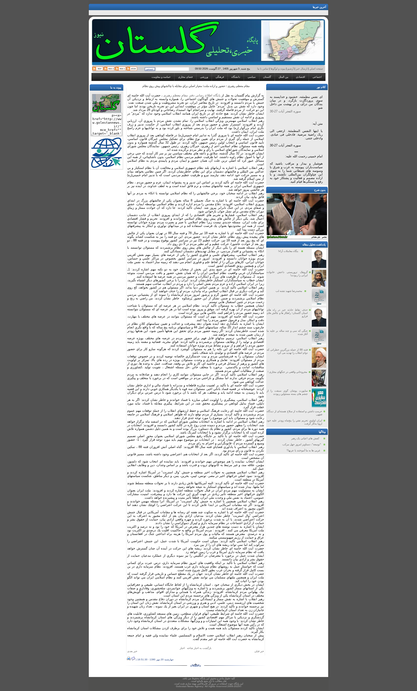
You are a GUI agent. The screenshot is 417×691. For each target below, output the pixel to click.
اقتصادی (300, 76)
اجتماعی (317, 76)
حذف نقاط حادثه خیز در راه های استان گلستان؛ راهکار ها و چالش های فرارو (287, 312)
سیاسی (252, 76)
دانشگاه (235, 76)
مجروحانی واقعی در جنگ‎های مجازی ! (287, 371)
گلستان (267, 76)
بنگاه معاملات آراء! (288, 251)
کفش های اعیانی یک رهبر (305, 438)
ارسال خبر (301, 68)
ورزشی (204, 76)
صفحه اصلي (316, 68)
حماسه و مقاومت (161, 76)
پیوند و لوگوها (278, 68)
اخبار (182, 648)
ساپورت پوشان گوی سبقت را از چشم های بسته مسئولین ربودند (287, 392)
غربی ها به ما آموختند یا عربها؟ (303, 450)
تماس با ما (263, 68)
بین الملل (283, 76)
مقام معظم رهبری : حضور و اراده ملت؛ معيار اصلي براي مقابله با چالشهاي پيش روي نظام (196, 86)
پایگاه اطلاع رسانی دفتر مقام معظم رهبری (191, 95)
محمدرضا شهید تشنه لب (289, 290)
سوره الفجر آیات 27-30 (285, 111)
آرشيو (290, 68)
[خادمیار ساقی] (297, 238)
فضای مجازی (185, 76)
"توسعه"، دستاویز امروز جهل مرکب (301, 444)
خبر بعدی (132, 651)
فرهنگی (219, 76)
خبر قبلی (259, 651)
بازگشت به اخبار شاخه (199, 648)
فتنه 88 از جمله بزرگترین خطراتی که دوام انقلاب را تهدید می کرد (287, 351)
